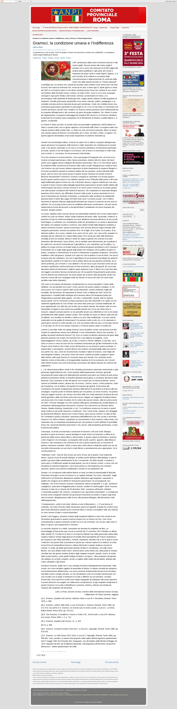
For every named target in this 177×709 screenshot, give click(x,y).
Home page (36, 27)
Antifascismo (37, 58)
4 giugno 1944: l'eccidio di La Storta (137, 352)
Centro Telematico (93, 30)
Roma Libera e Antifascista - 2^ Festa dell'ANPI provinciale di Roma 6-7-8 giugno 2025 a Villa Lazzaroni (133, 180)
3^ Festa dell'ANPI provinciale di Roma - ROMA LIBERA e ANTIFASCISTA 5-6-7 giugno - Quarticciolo (75, 27)
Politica (68, 58)
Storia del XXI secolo (129, 413)
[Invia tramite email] (37, 655)
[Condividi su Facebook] (43, 655)
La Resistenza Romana (129, 411)
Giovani (57, 58)
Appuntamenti (127, 171)
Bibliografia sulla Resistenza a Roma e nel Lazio (133, 398)
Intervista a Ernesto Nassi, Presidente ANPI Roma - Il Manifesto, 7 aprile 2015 (136, 344)
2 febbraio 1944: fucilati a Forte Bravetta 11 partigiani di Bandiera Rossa (137, 335)
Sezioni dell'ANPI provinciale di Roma (44, 30)
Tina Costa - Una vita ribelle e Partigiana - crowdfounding (131, 185)
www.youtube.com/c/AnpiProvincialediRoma (96, 695)
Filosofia (51, 58)
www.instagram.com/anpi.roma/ (132, 241)
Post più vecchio (111, 662)
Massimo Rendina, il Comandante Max (71, 30)
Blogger (99, 702)
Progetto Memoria (128, 390)
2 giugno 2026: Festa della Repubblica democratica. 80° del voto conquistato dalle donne (136, 326)
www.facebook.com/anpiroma (131, 234)
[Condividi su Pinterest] (44, 655)
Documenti (125, 27)
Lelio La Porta (37, 47)
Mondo (63, 58)
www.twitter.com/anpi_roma (131, 236)
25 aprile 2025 (127, 188)
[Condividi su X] (41, 655)
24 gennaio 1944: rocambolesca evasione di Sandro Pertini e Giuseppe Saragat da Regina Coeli (137, 364)
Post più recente (39, 662)
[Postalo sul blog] (39, 655)
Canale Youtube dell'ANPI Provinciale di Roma (133, 407)
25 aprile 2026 (114, 27)
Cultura (44, 58)
